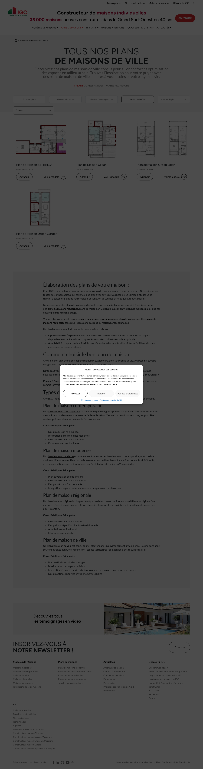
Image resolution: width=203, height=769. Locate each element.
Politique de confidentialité (110, 400)
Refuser (101, 393)
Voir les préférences (127, 393)
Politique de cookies (89, 400)
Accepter (75, 393)
